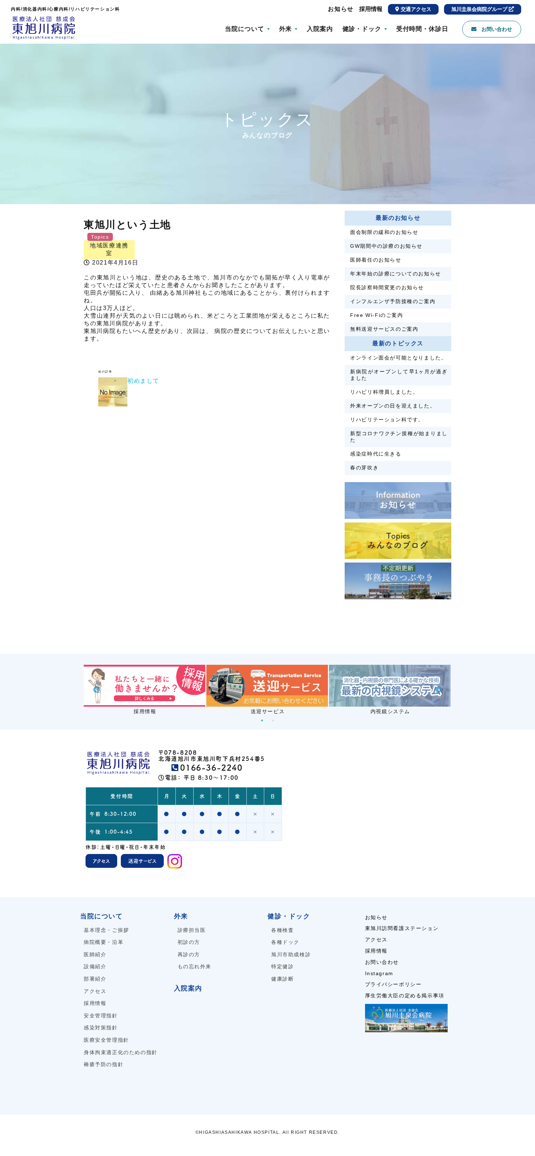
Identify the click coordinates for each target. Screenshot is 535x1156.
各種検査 (282, 930)
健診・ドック (361, 28)
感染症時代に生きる (375, 454)
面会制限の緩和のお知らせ (384, 232)
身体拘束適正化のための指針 (121, 1052)
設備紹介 (95, 966)
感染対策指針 (101, 1027)
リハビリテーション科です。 (387, 419)
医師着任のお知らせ (375, 260)
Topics (100, 237)
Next (438, 690)
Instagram (379, 973)
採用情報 (371, 9)
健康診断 (282, 979)
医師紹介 (95, 954)
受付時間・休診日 (422, 28)
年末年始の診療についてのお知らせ (395, 274)
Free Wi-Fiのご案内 (376, 315)
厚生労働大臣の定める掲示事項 (404, 995)
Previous (96, 690)
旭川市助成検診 (291, 954)
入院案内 (320, 28)
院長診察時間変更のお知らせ (387, 287)
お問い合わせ (382, 962)
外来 (285, 28)
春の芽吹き (364, 467)
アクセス (95, 991)
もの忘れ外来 (195, 966)
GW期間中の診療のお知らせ (386, 246)
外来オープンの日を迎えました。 (392, 406)
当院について (244, 28)
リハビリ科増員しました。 (384, 392)
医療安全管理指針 (106, 1040)
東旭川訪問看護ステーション (402, 928)
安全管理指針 (101, 1015)
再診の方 (189, 954)
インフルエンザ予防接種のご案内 (392, 301)
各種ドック (285, 942)
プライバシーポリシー (393, 984)
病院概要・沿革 (103, 942)
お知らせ (340, 9)
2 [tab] (273, 720)
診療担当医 (192, 930)
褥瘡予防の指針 (103, 1064)
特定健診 (282, 966)
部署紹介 (95, 979)
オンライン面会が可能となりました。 (398, 358)
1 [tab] (262, 720)
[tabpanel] (145, 690)
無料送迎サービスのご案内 (384, 329)
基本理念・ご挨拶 (106, 930)
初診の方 (189, 942)
